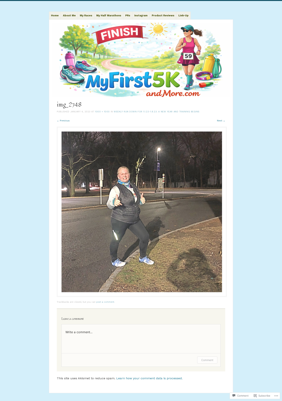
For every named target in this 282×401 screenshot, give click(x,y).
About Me (69, 15)
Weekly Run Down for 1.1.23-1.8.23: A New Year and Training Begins (157, 111)
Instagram (141, 15)
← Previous (63, 120)
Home (55, 15)
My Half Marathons (108, 15)
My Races (86, 15)
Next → (221, 120)
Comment (207, 360)
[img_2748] (142, 295)
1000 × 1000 (102, 111)
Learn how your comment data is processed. (149, 378)
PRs (127, 15)
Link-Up (183, 15)
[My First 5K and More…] (141, 60)
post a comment (105, 302)
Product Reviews (163, 15)
